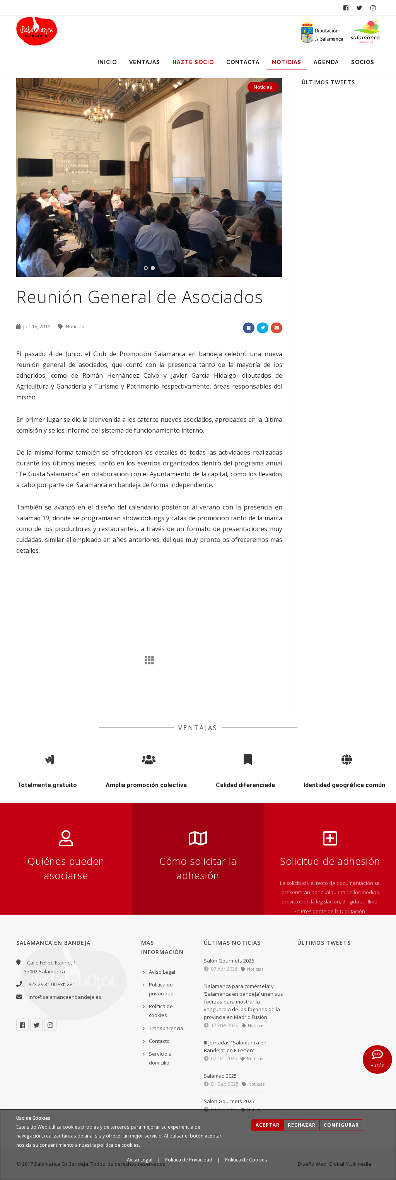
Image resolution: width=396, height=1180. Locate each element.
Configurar (341, 1125)
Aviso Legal (139, 1159)
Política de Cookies (246, 1159)
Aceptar (268, 1125)
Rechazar (302, 1125)
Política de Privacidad (188, 1159)
